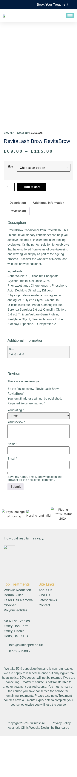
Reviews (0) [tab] (18, 211)
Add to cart (32, 186)
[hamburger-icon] (70, 15)
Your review (16, 422)
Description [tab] (18, 202)
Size (10, 166)
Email (12, 458)
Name (12, 444)
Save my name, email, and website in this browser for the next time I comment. (34, 478)
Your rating (15, 410)
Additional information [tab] (48, 202)
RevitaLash (36, 132)
